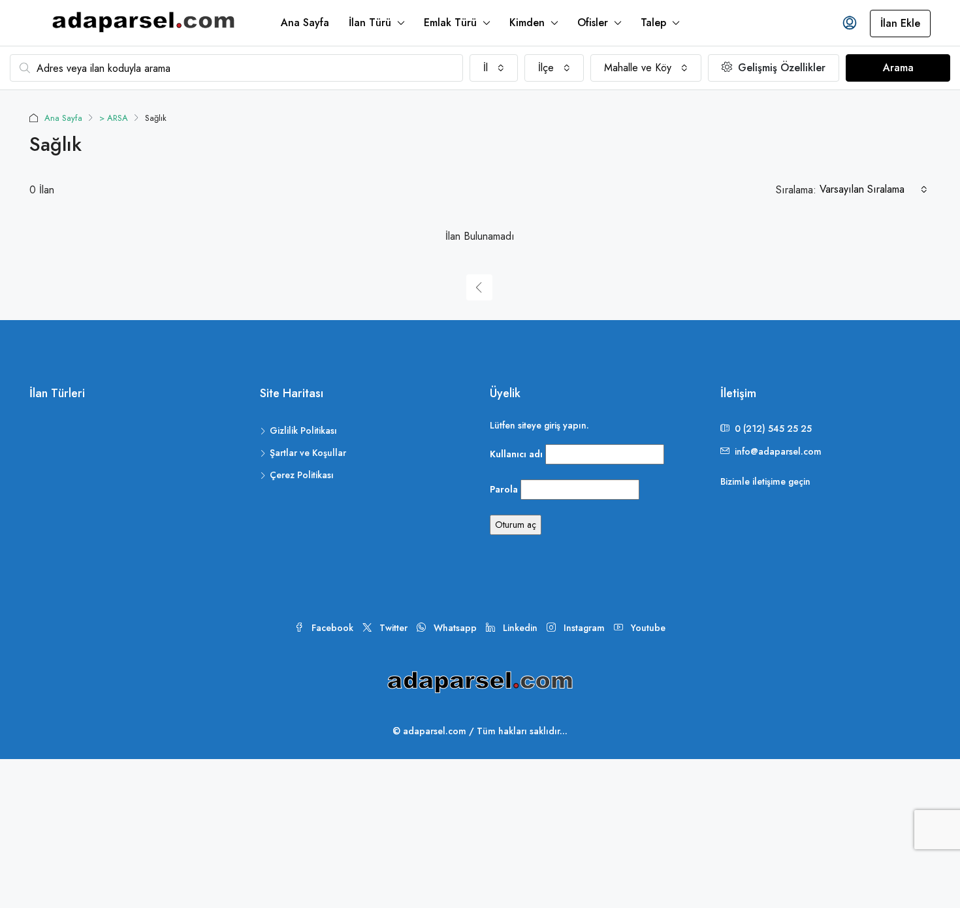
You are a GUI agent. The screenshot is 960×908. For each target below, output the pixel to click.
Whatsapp (455, 627)
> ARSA (113, 118)
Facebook (332, 627)
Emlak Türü (450, 22)
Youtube (646, 627)
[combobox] (494, 68)
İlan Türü (370, 22)
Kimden (527, 22)
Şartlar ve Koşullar (308, 452)
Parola (504, 489)
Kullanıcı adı (516, 454)
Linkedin (520, 627)
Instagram (584, 627)
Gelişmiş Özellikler (780, 67)
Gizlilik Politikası (303, 430)
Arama (898, 67)
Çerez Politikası (302, 474)
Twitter (393, 627)
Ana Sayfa (305, 22)
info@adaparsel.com (778, 451)
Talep (653, 22)
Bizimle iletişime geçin (765, 481)
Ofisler (592, 22)
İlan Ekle (900, 23)
